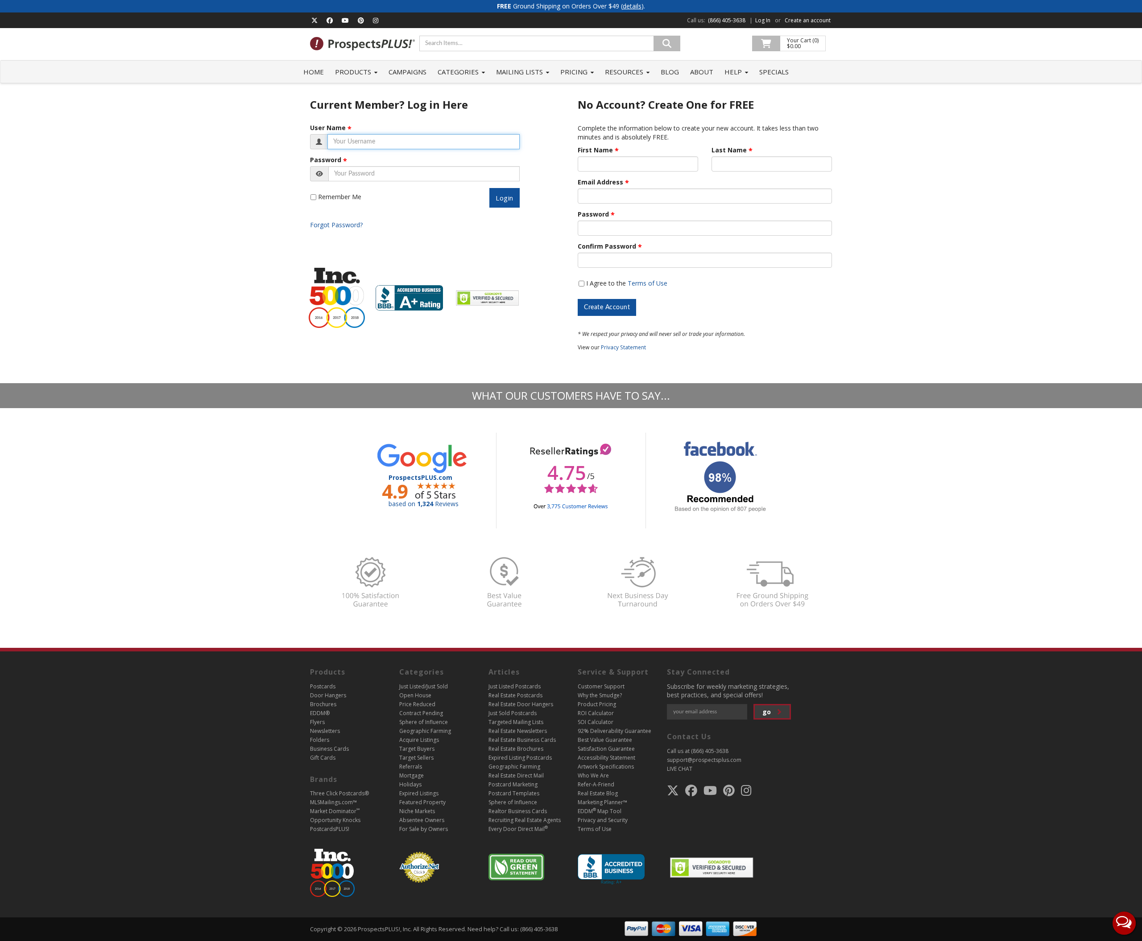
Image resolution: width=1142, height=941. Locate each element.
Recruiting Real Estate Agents (524, 820)
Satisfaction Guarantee (606, 749)
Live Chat (1124, 923)
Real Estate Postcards (515, 695)
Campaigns (407, 71)
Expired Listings (419, 793)
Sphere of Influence (423, 722)
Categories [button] (459, 71)
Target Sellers (416, 757)
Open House (415, 695)
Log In (762, 20)
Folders (319, 740)
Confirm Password (607, 246)
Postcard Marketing (513, 784)
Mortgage (411, 775)
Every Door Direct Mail (518, 829)
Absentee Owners (421, 820)
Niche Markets (417, 811)
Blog (670, 71)
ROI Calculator (596, 713)
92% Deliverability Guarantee (614, 731)
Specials (774, 71)
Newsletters (325, 731)
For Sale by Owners (423, 829)
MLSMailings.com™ (333, 802)
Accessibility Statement (606, 757)
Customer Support (601, 686)
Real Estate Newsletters (517, 731)
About (701, 71)
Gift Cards (322, 757)
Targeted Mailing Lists (515, 722)
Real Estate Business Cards (522, 740)
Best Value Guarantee (605, 740)
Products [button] (354, 71)
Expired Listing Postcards (520, 757)
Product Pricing (597, 704)
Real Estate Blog (598, 793)
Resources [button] (625, 71)
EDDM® (320, 713)
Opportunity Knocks (335, 820)
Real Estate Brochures (515, 749)
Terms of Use (647, 283)
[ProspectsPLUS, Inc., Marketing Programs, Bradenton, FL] (611, 869)
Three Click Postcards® (339, 793)
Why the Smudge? (600, 695)
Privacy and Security (603, 820)
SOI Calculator (595, 722)
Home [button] (313, 71)
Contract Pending (421, 713)
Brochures (323, 704)
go (767, 712)
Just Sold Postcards (512, 713)
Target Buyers (416, 749)
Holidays (410, 784)
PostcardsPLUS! (329, 829)
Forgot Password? (336, 225)
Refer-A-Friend (596, 784)
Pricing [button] (574, 71)
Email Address (600, 182)
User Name (328, 128)
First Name (595, 150)
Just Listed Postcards (514, 686)
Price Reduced (417, 704)
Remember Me (339, 196)
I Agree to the (626, 283)
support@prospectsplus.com (704, 760)
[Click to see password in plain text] (319, 174)
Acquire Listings (419, 740)
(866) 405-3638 (726, 20)
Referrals (410, 766)
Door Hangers (328, 695)
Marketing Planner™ (602, 802)
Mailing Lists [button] (520, 71)
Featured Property (422, 802)
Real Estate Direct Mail (516, 775)
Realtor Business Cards (517, 811)
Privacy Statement (623, 347)
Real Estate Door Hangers (520, 704)
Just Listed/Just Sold (423, 686)
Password (325, 160)
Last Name (729, 150)
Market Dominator (335, 811)
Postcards (322, 686)
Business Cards (329, 749)
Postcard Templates (513, 793)
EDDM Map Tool (599, 811)
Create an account (808, 20)
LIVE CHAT (679, 769)
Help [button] (734, 71)
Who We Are (593, 775)
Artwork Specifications (606, 766)
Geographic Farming (425, 731)
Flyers (317, 722)
